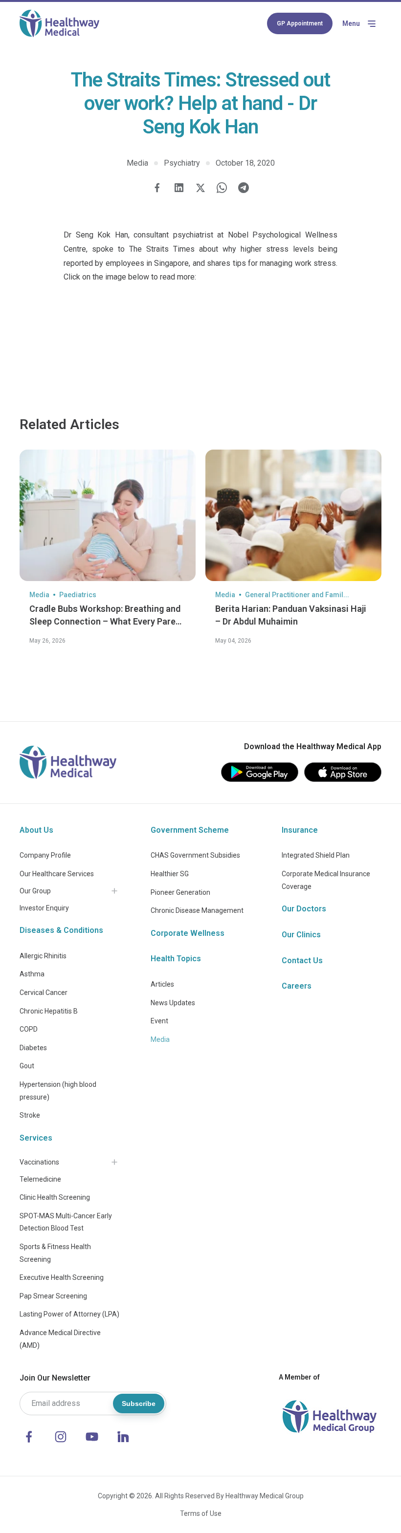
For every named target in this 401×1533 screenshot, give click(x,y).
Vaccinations (39, 1162)
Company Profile (45, 855)
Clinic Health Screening (55, 1197)
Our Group (35, 891)
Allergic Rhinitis (43, 956)
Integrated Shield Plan (316, 855)
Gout (27, 1066)
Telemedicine (40, 1179)
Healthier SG (170, 874)
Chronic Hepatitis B (49, 1011)
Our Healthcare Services (57, 874)
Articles (162, 984)
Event (159, 1021)
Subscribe (139, 1403)
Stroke (30, 1115)
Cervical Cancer (43, 992)
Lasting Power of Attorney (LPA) (69, 1314)
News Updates (173, 1003)
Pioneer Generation (180, 892)
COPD (29, 1029)
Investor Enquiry (44, 908)
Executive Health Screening (62, 1277)
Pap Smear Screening (53, 1296)
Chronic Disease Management (197, 910)
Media (160, 1039)
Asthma (32, 974)
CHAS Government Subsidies (195, 855)
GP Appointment (300, 23)
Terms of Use (201, 1513)
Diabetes (33, 1048)
